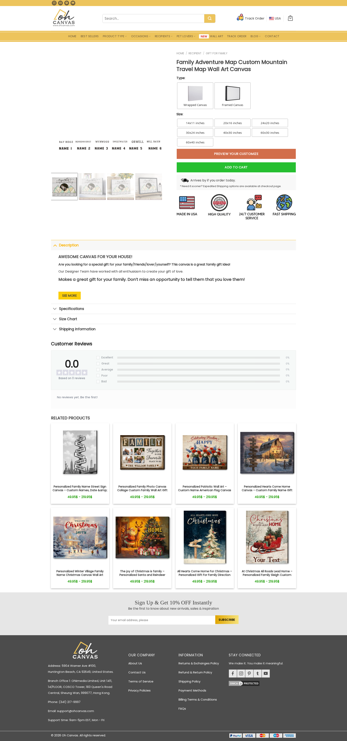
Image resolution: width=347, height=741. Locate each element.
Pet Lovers (185, 36)
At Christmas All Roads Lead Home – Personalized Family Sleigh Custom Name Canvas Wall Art (267, 574)
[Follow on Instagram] (54, 3)
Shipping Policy (189, 681)
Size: (180, 114)
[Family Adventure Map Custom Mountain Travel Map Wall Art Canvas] (80, 452)
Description (69, 245)
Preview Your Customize (236, 153)
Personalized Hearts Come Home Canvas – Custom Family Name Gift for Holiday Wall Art (267, 490)
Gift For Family (216, 53)
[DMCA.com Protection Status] (264, 682)
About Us (135, 663)
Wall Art (216, 36)
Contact (272, 36)
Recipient (195, 53)
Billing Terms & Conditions (198, 699)
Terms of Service (140, 681)
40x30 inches (232, 133)
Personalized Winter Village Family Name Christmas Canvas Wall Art (80, 573)
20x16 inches (232, 123)
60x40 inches (195, 142)
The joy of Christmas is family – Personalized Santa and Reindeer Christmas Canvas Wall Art (142, 574)
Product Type (113, 36)
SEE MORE (69, 295)
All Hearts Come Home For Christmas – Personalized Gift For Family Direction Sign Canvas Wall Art (204, 574)
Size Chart (68, 319)
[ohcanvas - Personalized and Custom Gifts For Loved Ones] (64, 18)
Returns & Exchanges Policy (199, 663)
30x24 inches (195, 133)
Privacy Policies (139, 690)
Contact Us (137, 672)
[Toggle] (55, 245)
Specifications (71, 308)
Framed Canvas (232, 105)
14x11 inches (195, 123)
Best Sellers (90, 36)
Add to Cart (236, 167)
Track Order (236, 36)
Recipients (162, 36)
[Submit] (209, 18)
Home (72, 36)
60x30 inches (270, 133)
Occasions (139, 36)
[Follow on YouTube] (72, 3)
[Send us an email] (60, 3)
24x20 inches (270, 123)
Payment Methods (192, 690)
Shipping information (77, 329)
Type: (181, 78)
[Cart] (290, 18)
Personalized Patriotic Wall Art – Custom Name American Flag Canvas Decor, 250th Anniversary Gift (204, 490)
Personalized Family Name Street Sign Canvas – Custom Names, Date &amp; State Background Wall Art (80, 490)
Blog (254, 36)
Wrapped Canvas (195, 105)
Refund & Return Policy (195, 672)
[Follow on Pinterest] (66, 3)
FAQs (182, 708)
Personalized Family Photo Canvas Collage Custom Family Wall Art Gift (142, 488)
